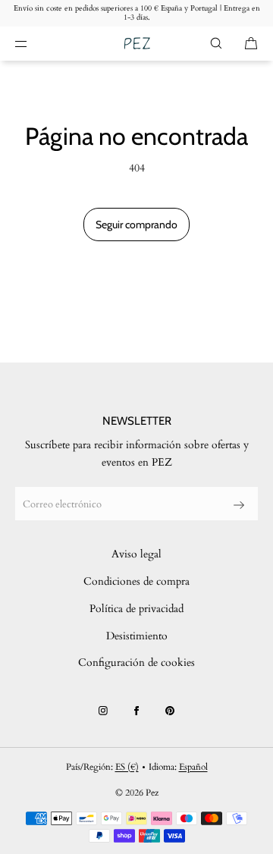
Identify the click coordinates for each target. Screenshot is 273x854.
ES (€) (127, 767)
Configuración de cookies (136, 662)
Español (193, 767)
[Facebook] (136, 710)
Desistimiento (137, 636)
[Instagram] (103, 710)
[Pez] (137, 43)
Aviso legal (136, 554)
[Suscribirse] (239, 505)
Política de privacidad (136, 608)
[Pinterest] (170, 710)
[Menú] (33, 43)
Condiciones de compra (136, 581)
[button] (216, 43)
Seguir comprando (136, 224)
